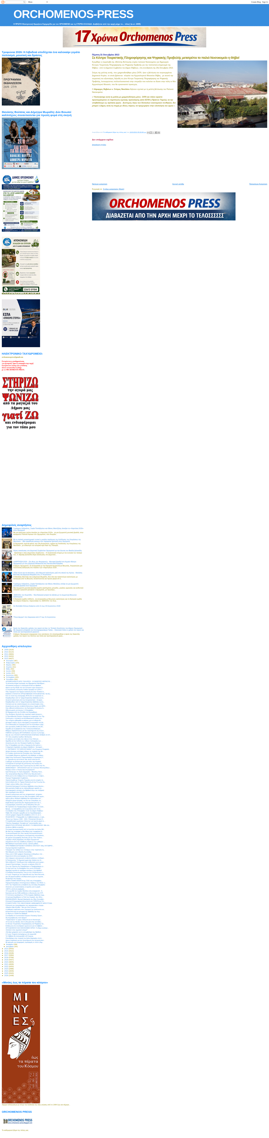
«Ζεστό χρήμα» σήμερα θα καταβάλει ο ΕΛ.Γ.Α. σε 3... (24, 815)
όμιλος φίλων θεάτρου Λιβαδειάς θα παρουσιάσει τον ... (24, 798)
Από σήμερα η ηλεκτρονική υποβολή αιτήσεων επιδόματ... (25, 858)
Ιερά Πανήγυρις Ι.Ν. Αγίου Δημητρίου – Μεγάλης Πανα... (24, 772)
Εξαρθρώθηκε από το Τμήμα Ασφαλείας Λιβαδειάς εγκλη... (25, 698)
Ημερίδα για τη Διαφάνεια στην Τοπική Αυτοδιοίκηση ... (24, 729)
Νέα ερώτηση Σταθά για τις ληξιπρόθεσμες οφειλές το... (24, 788)
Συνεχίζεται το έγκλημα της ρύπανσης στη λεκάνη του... (24, 763)
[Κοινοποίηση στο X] (153, 132)
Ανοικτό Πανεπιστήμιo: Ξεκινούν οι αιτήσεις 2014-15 (23, 864)
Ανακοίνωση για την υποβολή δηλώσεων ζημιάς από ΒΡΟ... (26, 706)
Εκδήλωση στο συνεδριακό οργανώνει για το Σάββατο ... (25, 926)
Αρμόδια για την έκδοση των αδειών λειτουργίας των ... (24, 741)
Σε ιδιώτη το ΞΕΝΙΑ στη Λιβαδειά (16, 913)
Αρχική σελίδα (178, 184)
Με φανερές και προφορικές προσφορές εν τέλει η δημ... (25, 942)
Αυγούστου (10, 675)
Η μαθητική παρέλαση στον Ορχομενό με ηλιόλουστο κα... (25, 909)
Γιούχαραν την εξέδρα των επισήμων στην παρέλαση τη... (25, 850)
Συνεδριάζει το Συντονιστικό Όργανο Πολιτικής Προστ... (24, 915)
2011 (6, 654)
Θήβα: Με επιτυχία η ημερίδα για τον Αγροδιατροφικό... (24, 813)
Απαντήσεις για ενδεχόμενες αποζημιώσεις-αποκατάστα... (25, 835)
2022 (6, 966)
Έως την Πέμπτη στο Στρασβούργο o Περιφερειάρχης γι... (25, 866)
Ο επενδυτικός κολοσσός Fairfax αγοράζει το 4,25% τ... (24, 689)
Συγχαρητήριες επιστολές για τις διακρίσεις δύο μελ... (23, 804)
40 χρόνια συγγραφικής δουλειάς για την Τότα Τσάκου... (24, 837)
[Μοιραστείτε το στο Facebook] (156, 132)
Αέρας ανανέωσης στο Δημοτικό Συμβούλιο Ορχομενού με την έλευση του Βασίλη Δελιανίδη (47, 550)
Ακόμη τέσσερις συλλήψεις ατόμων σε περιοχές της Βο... (25, 751)
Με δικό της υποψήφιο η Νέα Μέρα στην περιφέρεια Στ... (24, 831)
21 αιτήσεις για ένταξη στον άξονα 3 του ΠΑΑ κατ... (23, 739)
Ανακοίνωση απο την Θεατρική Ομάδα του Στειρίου (23, 743)
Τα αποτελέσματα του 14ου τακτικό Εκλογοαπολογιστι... (24, 833)
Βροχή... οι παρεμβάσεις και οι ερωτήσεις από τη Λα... (23, 809)
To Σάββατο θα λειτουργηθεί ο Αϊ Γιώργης (19, 936)
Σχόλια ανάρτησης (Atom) (113, 189)
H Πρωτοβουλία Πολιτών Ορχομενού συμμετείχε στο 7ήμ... (25, 716)
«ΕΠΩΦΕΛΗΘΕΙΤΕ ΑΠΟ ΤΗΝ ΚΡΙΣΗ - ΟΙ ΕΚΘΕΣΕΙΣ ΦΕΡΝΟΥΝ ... (29, 681)
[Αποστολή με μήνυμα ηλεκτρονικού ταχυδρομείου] (148, 132)
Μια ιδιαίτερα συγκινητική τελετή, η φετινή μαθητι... (22, 843)
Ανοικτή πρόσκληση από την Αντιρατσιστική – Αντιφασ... (24, 700)
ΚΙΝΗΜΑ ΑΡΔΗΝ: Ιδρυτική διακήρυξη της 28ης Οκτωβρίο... (25, 899)
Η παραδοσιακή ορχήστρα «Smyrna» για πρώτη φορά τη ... (26, 821)
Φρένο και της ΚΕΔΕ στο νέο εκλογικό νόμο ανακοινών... (25, 687)
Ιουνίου (8, 671)
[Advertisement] (160, 163)
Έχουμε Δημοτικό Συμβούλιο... (16, 848)
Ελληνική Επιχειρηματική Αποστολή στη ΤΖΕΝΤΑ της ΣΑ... (25, 901)
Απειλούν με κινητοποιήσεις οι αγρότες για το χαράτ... (23, 887)
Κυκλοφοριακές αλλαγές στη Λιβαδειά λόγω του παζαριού (25, 790)
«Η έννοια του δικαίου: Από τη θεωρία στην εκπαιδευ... (24, 922)
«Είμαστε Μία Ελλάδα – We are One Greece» (21, 907)
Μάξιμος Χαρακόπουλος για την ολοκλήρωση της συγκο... (25, 730)
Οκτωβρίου (10, 679)
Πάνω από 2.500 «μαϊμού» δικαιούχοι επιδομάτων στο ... (25, 854)
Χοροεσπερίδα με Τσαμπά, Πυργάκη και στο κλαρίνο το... (25, 780)
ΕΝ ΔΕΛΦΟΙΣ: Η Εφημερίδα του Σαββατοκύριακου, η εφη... (25, 817)
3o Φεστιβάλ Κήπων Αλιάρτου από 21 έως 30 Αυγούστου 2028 (36, 606)
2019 (6, 960)
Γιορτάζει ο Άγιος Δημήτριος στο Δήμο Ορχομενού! (22, 839)
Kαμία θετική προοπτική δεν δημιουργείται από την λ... (24, 802)
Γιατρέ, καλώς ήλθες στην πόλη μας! (18, 784)
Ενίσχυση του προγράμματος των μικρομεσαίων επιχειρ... (25, 905)
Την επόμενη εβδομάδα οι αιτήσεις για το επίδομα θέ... (24, 720)
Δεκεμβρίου (10, 946)
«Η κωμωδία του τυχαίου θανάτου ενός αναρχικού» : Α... (24, 891)
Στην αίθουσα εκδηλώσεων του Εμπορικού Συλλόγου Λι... (25, 708)
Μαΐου (8, 669)
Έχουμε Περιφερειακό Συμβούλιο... (17, 778)
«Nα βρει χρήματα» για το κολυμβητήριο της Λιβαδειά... (24, 932)
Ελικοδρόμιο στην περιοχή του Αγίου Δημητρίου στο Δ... (24, 938)
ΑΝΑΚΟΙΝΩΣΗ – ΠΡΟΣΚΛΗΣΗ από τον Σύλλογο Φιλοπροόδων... (28, 768)
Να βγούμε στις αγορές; (13, 878)
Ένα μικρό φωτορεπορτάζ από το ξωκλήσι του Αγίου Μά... (25, 829)
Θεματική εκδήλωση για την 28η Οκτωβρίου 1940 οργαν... (25, 796)
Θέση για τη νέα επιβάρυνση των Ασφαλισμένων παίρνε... (25, 776)
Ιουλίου (8, 673)
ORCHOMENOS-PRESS (73, 14)
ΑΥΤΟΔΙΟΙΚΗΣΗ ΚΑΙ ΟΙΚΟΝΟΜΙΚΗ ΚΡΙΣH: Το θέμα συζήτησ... (27, 928)
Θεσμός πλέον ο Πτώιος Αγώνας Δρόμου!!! (20, 770)
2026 (6, 975)
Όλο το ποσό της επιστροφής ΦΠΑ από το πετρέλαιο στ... (25, 696)
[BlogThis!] (150, 132)
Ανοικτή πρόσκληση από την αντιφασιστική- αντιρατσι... (24, 794)
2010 (6, 652)
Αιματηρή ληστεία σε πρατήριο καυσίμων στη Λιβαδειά (24, 870)
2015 (6, 951)
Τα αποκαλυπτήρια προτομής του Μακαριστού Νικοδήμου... (26, 683)
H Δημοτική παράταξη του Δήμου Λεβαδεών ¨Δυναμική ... (25, 747)
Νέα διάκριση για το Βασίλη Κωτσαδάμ (18, 852)
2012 (6, 656)
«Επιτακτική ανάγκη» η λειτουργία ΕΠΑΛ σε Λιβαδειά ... (24, 685)
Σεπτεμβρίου (10, 677)
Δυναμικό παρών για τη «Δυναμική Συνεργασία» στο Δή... (25, 722)
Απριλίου (9, 667)
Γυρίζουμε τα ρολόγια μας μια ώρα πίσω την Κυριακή (23, 761)
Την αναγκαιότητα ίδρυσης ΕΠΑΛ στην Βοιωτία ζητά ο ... (24, 774)
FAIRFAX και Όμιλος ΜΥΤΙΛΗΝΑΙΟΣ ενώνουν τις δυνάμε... (25, 733)
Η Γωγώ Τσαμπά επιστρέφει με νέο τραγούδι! (21, 934)
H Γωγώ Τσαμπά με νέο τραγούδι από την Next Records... (25, 874)
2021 (6, 964)
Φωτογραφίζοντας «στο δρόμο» (16, 918)
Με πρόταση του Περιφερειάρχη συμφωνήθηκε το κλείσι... (25, 807)
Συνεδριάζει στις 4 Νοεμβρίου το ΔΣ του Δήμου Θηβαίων (24, 811)
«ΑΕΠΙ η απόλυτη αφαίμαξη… (16, 889)
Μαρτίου (9, 665)
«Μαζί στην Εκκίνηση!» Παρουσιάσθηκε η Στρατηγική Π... (25, 757)
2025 (6, 973)
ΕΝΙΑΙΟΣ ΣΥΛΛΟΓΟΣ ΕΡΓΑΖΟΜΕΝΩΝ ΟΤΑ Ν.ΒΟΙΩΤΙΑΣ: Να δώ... (28, 694)
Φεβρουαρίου (10, 663)
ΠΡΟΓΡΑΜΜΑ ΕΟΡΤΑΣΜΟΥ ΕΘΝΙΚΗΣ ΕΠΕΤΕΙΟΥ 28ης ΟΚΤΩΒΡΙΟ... (30, 846)
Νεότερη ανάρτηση (99, 184)
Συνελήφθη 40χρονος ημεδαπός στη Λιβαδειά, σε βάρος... (25, 755)
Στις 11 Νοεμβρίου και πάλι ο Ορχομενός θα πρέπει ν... (24, 745)
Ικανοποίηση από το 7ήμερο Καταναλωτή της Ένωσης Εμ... (26, 782)
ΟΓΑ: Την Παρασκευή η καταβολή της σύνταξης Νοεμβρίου (25, 885)
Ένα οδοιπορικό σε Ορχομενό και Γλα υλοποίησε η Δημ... (25, 724)
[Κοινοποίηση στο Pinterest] (158, 132)
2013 (6, 658)
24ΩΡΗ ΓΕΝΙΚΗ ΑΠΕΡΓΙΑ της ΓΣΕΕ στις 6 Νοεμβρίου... (24, 880)
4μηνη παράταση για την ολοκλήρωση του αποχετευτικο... (25, 940)
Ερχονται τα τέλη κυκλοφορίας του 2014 (19, 856)
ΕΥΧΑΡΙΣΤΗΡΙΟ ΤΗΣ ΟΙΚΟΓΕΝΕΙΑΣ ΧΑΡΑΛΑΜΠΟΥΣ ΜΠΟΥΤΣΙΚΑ (29, 903)
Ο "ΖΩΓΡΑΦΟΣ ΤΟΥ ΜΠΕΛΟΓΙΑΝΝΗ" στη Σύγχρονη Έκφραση (27, 749)
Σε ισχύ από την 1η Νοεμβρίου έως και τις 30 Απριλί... (24, 868)
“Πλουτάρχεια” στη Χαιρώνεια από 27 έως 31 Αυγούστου (34, 617)
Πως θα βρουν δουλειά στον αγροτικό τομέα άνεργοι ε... (24, 714)
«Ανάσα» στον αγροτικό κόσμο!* (16, 930)
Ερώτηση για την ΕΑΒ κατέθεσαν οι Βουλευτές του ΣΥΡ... (25, 893)
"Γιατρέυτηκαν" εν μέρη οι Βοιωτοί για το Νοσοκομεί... (23, 920)
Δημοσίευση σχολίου (99, 145)
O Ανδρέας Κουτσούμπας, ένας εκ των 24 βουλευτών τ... (25, 872)
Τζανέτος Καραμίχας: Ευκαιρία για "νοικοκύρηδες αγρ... (24, 823)
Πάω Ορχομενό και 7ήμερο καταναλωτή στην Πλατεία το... (25, 691)
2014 (6, 949)
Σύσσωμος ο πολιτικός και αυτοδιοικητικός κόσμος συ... (24, 718)
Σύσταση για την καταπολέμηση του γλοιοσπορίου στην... (25, 704)
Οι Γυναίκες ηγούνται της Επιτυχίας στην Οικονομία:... (24, 753)
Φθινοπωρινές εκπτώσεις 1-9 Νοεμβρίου (19, 710)
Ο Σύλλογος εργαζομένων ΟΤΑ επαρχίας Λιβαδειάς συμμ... (25, 895)
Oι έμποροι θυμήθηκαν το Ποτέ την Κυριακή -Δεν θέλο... (24, 897)
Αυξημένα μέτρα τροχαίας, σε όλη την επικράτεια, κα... (24, 800)
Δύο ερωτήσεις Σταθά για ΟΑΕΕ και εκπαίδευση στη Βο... (25, 726)
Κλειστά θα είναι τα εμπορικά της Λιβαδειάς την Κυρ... (23, 911)
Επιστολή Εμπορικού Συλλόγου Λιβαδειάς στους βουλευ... (25, 786)
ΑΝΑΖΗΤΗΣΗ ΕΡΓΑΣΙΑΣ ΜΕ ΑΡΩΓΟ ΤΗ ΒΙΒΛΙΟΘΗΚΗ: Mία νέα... (28, 825)
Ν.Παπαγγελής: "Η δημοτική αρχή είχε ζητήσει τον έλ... (24, 860)
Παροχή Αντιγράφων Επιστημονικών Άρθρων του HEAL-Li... (26, 883)
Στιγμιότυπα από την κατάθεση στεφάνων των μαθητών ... (25, 841)
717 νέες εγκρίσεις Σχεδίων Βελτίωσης (19, 737)
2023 (6, 969)
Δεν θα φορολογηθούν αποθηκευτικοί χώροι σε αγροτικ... (25, 876)
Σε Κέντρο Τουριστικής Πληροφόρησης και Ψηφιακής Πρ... (25, 924)
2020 (6, 962)
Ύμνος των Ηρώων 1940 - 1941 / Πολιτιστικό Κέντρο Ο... (25, 819)
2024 (6, 971)
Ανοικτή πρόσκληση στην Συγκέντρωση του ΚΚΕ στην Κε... (26, 765)
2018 (6, 957)
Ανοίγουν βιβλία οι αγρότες (15, 827)
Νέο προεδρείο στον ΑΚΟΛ (15, 792)
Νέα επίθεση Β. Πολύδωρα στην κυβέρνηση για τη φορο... (25, 862)
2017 (6, 955)
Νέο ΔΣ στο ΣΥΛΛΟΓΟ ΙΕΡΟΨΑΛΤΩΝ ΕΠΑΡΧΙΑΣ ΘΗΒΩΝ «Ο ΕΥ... (28, 735)
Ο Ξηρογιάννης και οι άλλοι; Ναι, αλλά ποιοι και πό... (23, 759)
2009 (6, 650)
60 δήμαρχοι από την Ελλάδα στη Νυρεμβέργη (21, 712)
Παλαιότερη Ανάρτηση (258, 184)
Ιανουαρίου (10, 660)
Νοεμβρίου (10, 944)
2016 (6, 953)
